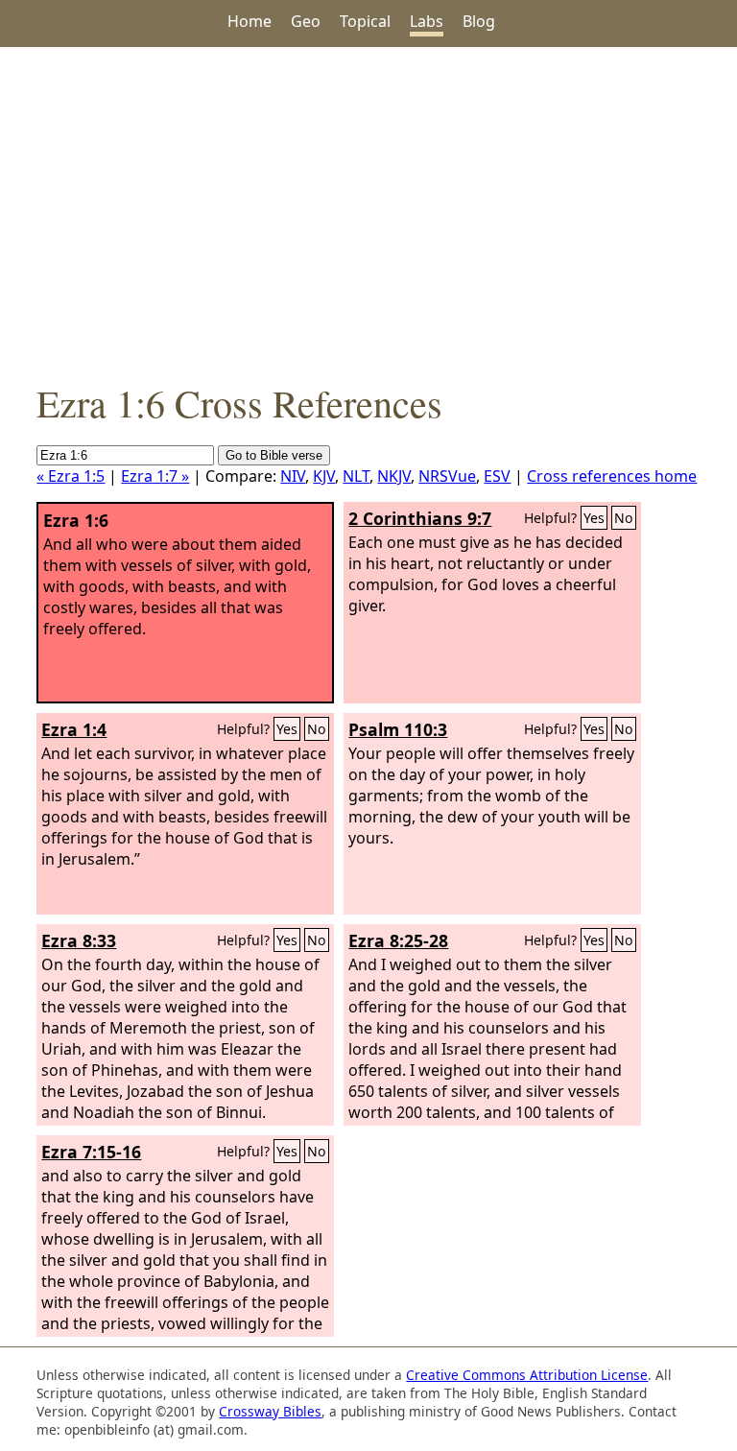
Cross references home (612, 476)
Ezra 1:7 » (155, 476)
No (623, 518)
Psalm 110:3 (397, 729)
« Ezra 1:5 (70, 476)
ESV (497, 476)
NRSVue (447, 476)
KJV (324, 476)
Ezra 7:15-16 (91, 1151)
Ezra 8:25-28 (398, 940)
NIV (292, 476)
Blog (479, 21)
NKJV (394, 476)
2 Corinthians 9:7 (419, 518)
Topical (365, 21)
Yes (594, 518)
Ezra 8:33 (78, 940)
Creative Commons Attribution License (527, 1375)
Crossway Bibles (270, 1411)
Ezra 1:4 (74, 729)
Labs (426, 21)
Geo (306, 21)
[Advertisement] (368, 212)
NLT (356, 476)
